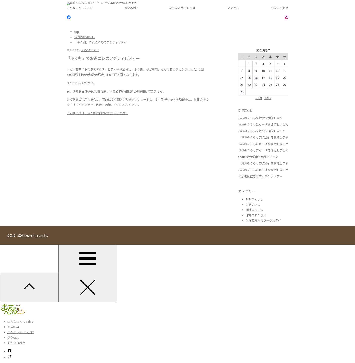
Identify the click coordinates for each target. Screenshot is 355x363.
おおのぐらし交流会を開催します (260, 117)
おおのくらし (254, 199)
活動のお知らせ (84, 37)
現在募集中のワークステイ (263, 220)
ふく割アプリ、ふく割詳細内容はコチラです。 (97, 113)
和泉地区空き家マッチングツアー (260, 176)
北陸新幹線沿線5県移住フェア (258, 157)
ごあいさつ (253, 204)
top (76, 31)
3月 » (267, 98)
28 (242, 91)
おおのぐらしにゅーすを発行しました (263, 124)
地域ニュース (254, 210)
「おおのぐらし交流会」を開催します (263, 137)
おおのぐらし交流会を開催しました (261, 131)
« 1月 (258, 98)
